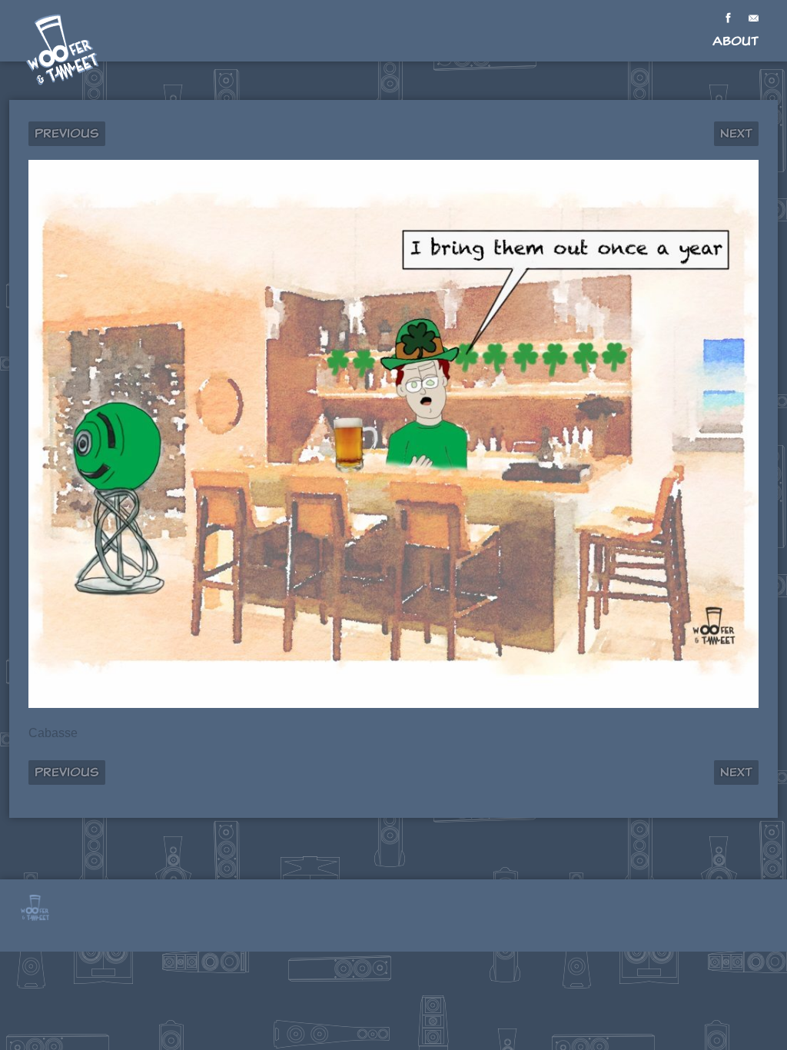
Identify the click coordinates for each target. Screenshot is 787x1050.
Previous (67, 133)
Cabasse (53, 732)
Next (736, 133)
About (735, 41)
